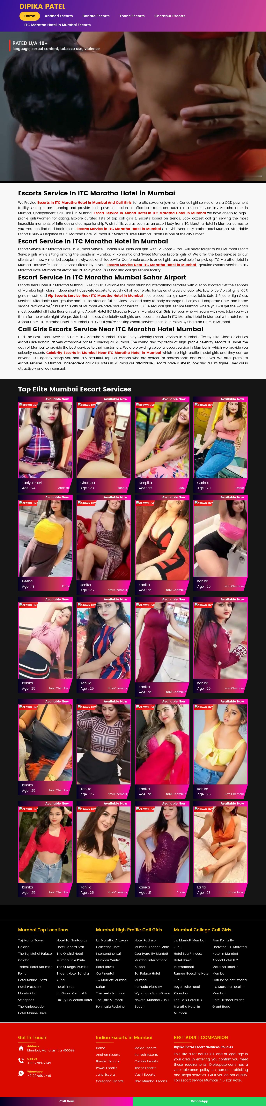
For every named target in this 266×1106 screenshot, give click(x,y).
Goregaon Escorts (109, 1081)
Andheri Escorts (59, 16)
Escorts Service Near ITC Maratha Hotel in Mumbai (151, 265)
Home (29, 16)
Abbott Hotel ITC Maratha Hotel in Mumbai (225, 967)
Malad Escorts (145, 1048)
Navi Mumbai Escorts (151, 1081)
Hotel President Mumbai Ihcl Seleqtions (29, 993)
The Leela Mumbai (110, 993)
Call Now (66, 1101)
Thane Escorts (132, 16)
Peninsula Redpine (110, 1006)
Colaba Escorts (146, 1061)
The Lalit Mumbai (109, 1000)
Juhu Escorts (105, 1074)
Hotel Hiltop (66, 986)
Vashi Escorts (145, 1074)
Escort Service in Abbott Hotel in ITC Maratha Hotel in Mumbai (150, 213)
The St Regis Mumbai (73, 967)
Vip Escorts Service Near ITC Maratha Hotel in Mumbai (95, 295)
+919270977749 (39, 1063)
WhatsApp (199, 1101)
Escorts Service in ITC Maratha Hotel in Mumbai (119, 229)
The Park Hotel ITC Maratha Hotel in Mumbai (188, 1006)
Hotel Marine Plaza (32, 980)
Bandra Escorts (96, 16)
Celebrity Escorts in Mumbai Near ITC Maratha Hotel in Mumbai (103, 352)
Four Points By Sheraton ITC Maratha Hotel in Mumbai (229, 947)
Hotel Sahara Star (70, 947)
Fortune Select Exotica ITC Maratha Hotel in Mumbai (229, 987)
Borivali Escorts (146, 1054)
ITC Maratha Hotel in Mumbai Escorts (57, 25)
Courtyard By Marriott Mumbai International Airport (151, 960)
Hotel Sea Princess (188, 953)
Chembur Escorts (169, 16)
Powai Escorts (106, 1068)
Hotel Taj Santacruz (72, 940)
